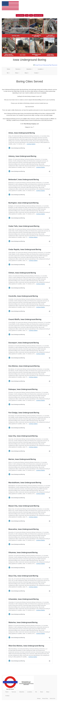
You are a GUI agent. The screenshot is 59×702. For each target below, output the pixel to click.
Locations (40, 69)
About (26, 73)
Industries (29, 69)
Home (8, 69)
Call (27, 15)
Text (31, 15)
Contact (36, 73)
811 (8, 73)
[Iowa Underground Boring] (29, 683)
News (16, 73)
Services (17, 69)
